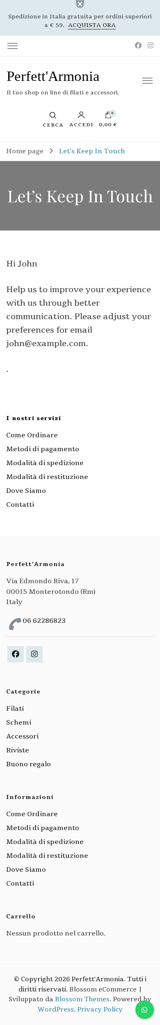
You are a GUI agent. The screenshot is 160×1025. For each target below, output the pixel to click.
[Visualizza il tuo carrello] (108, 117)
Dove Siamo (26, 490)
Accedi (81, 124)
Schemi (18, 722)
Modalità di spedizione (45, 463)
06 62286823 (44, 620)
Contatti (20, 504)
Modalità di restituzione (47, 476)
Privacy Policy (100, 1009)
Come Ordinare (32, 435)
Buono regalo (28, 764)
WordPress (55, 1009)
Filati (15, 708)
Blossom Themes (82, 999)
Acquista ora (92, 25)
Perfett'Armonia (53, 76)
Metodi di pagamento (42, 449)
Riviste (17, 750)
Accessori (22, 736)
